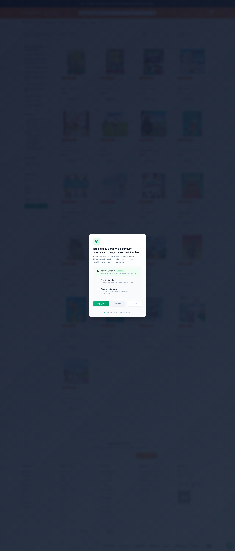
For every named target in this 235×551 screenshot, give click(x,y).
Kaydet (134, 304)
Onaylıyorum (101, 304)
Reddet (118, 304)
